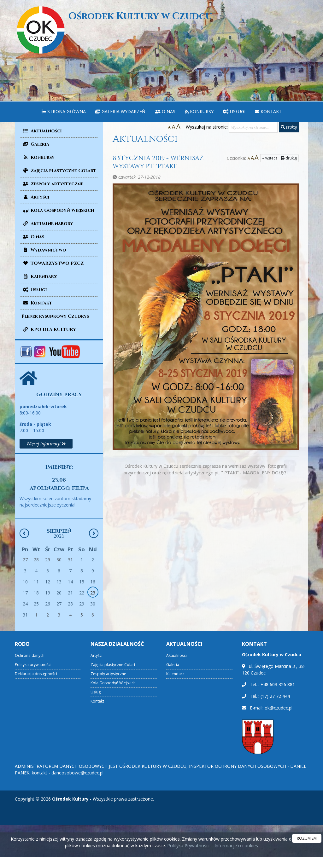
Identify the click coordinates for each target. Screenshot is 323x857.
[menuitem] (64, 111)
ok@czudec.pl (278, 708)
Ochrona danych (29, 655)
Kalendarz (43, 277)
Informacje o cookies (236, 845)
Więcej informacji (44, 444)
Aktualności (45, 131)
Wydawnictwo (47, 250)
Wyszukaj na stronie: (207, 127)
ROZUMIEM (307, 838)
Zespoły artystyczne (56, 184)
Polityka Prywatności (187, 845)
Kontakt (270, 111)
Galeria (39, 144)
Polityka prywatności (33, 664)
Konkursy (201, 111)
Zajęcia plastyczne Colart (63, 171)
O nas (168, 111)
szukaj (291, 127)
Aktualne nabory (51, 224)
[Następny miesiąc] (93, 533)
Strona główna (66, 111)
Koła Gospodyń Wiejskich (61, 210)
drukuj (291, 158)
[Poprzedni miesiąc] (24, 533)
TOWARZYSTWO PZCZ (56, 263)
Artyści (39, 197)
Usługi (237, 111)
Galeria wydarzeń (122, 111)
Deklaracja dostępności (36, 673)
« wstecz (269, 158)
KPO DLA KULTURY (52, 330)
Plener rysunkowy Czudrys (55, 316)
